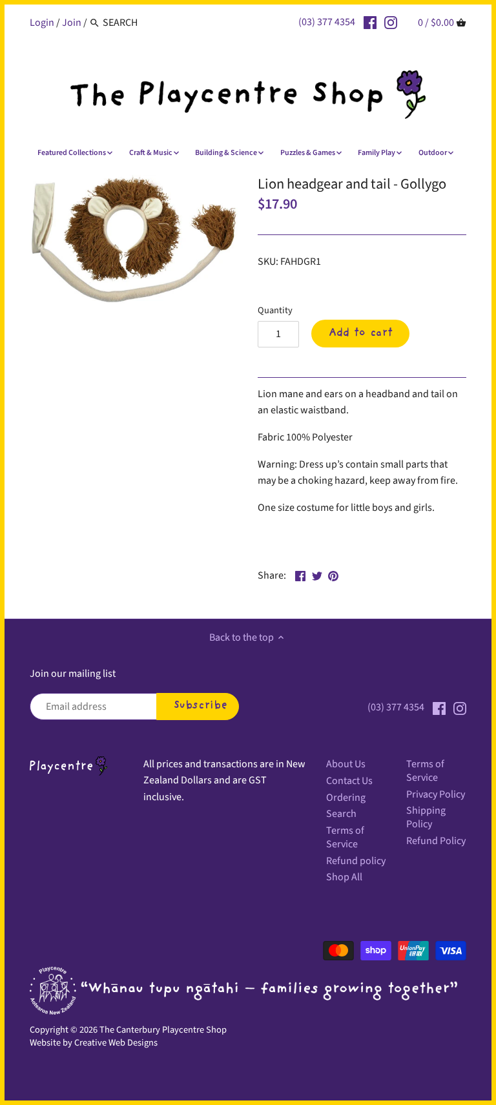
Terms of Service (345, 837)
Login (42, 22)
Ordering (346, 797)
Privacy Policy (435, 794)
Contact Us (349, 781)
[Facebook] (370, 22)
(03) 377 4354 (326, 22)
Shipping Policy (426, 817)
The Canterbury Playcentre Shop (163, 1030)
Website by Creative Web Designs (94, 1042)
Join (71, 22)
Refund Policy (436, 841)
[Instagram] (390, 22)
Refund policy (356, 861)
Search (341, 814)
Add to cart (361, 333)
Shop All (344, 877)
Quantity (275, 310)
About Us (346, 764)
